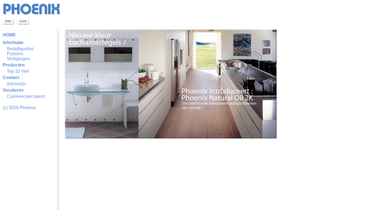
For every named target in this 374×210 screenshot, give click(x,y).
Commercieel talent (26, 96)
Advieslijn (16, 83)
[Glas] (23, 23)
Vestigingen (18, 58)
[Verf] (8, 23)
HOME (9, 35)
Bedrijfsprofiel (20, 48)
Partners (15, 53)
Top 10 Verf (18, 71)
